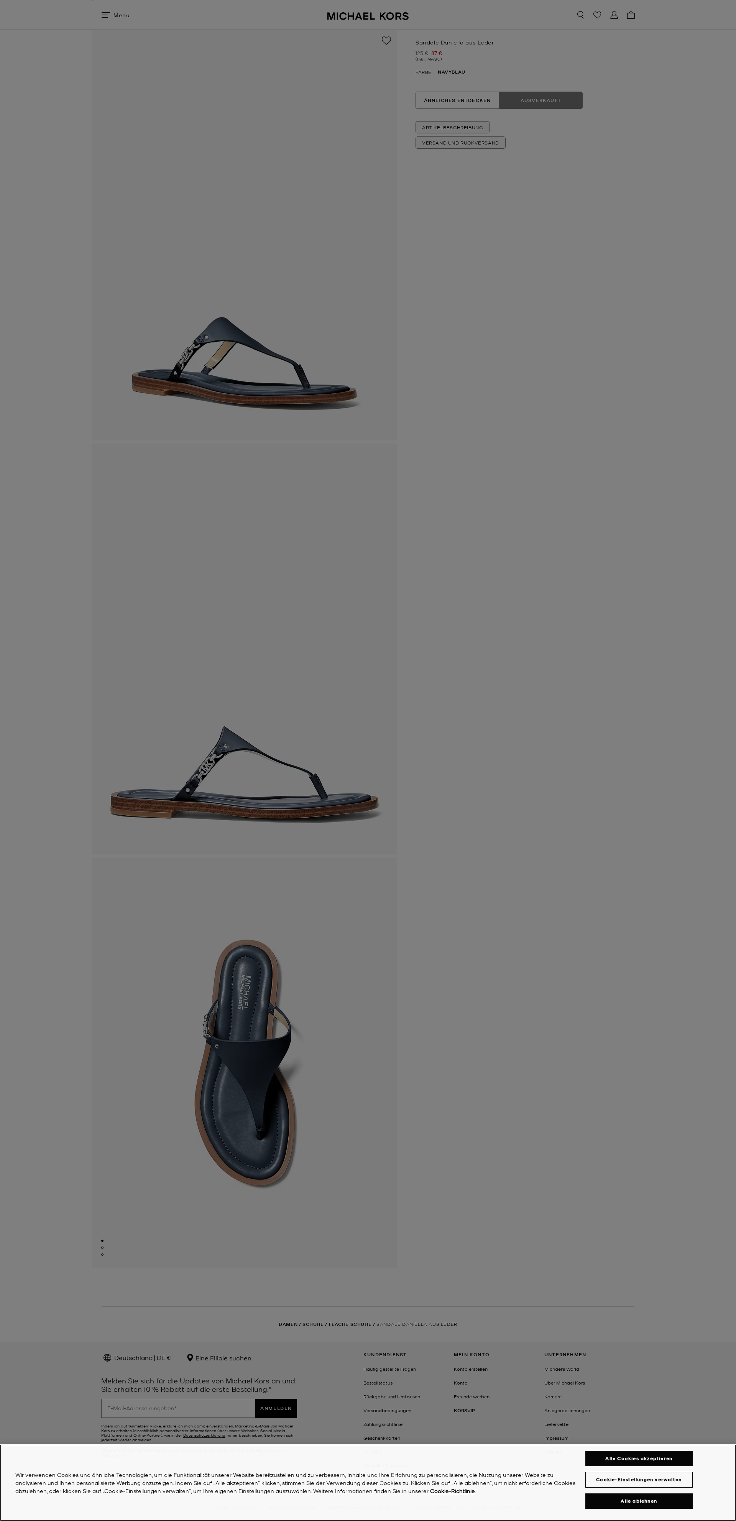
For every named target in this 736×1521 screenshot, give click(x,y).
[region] (368, 1482)
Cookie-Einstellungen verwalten (639, 1479)
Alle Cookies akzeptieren (638, 1458)
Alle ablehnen (639, 1501)
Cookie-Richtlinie (452, 1490)
